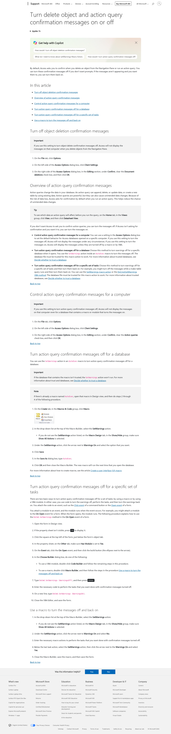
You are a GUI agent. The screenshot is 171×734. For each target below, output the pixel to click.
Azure (114, 685)
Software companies (119, 711)
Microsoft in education (68, 685)
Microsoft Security (91, 690)
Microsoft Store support (43, 694)
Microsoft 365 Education (69, 698)
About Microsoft (143, 690)
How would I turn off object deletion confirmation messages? (60, 50)
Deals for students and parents (71, 713)
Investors (141, 703)
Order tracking (40, 703)
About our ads (139, 729)
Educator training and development (68, 708)
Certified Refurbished (43, 707)
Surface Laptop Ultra (15, 694)
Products (66, 4)
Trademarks (106, 729)
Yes (91, 671)
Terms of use (94, 729)
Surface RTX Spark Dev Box (17, 698)
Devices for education (68, 690)
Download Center (41, 690)
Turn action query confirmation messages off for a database (61, 109)
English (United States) (20, 725)
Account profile (41, 685)
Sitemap (60, 729)
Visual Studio (117, 715)
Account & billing (92, 4)
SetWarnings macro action (99, 271)
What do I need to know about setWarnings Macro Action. (59, 56)
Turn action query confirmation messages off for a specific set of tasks (66, 114)
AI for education (66, 718)
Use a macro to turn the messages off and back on (57, 120)
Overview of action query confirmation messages (57, 97)
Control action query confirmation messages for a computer (62, 103)
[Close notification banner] (136, 42)
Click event (79, 505)
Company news (143, 694)
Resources (106, 4)
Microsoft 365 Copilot (93, 711)
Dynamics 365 (90, 694)
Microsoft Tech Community (121, 703)
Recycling (128, 729)
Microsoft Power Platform (94, 703)
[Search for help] (152, 3)
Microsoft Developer (119, 690)
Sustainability (142, 715)
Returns (38, 698)
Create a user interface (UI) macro (106, 470)
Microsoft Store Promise (43, 711)
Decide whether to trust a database (50, 259)
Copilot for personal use (16, 707)
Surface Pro (12, 685)
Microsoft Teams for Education (71, 694)
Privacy (84, 729)
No (108, 671)
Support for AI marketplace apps (123, 698)
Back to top (35, 283)
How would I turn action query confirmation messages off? (112, 56)
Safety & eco (117, 729)
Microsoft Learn (118, 694)
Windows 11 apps (14, 715)
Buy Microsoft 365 (123, 4)
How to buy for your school (70, 703)
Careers (140, 685)
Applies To (36, 31)
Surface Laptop (13, 690)
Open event (116, 505)
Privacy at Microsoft (144, 698)
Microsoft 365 (47, 4)
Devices (78, 4)
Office (57, 4)
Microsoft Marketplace (120, 707)
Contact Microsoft (73, 729)
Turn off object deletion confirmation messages (56, 92)
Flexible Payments (41, 715)
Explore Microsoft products (17, 711)
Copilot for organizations (17, 703)
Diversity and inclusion (145, 707)
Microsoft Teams (91, 707)
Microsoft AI (89, 685)
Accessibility (142, 711)
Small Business (90, 715)
